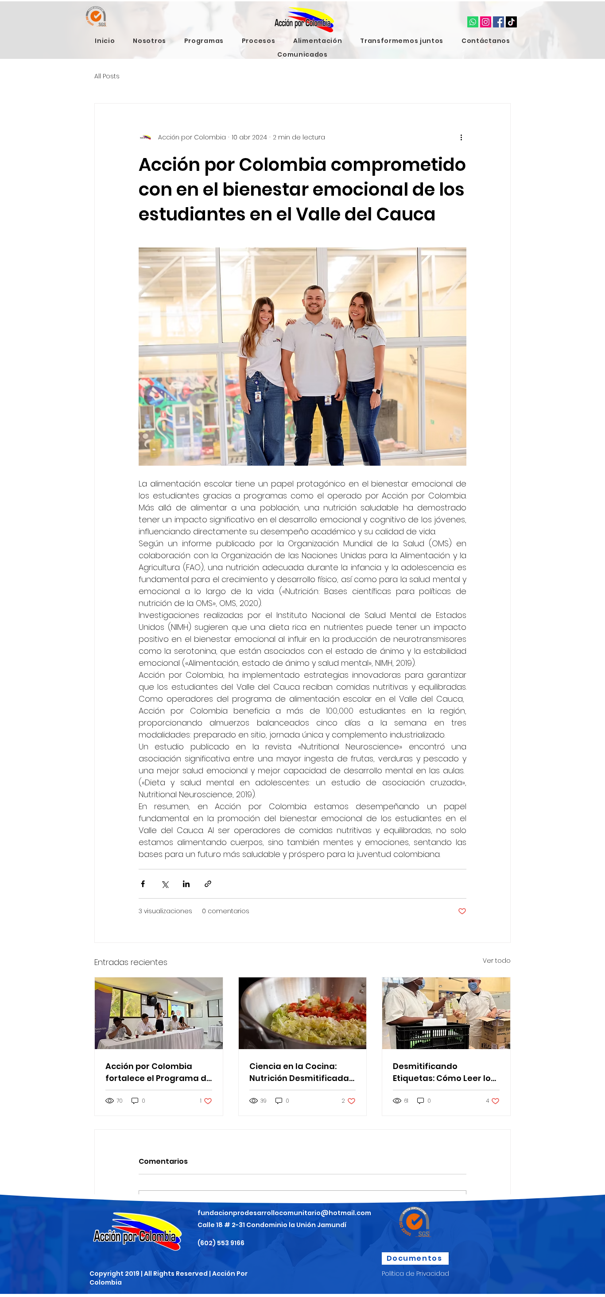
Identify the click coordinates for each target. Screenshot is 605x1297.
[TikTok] (511, 21)
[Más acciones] (461, 137)
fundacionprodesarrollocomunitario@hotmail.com (284, 1212)
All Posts (107, 76)
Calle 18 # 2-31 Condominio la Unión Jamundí (272, 1224)
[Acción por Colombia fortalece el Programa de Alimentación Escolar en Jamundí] (159, 1013)
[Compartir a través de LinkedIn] (186, 884)
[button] (149, 41)
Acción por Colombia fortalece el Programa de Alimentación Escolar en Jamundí (158, 1072)
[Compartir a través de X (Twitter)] (164, 884)
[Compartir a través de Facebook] (143, 884)
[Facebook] (498, 21)
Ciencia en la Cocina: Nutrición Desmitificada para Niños (299, 1072)
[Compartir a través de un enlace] (208, 884)
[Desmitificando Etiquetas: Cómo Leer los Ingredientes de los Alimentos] (446, 1013)
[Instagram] (485, 21)
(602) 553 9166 (221, 1243)
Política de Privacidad (415, 1273)
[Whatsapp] (472, 21)
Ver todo (497, 960)
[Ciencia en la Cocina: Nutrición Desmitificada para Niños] (303, 1013)
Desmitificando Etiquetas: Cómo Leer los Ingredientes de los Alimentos (444, 1072)
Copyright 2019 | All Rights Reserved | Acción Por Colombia (168, 1278)
